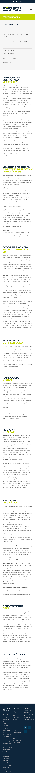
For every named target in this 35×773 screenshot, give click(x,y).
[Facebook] (25, 727)
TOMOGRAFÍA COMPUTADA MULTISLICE (13, 31)
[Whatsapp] (25, 731)
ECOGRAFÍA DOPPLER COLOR (11, 45)
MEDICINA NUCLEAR (8, 53)
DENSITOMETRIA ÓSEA (9, 62)
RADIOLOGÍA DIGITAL (8, 50)
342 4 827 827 (28, 710)
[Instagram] (29, 727)
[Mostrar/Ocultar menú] (31, 9)
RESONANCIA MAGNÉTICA (9, 58)
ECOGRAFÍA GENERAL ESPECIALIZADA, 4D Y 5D (15, 41)
